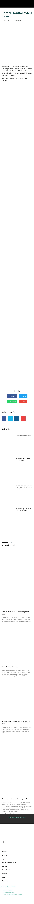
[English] (4, 842)
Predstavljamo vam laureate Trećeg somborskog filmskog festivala (23, 487)
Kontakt (4, 881)
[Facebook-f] (17, 820)
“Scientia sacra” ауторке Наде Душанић (14, 799)
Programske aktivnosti (9, 862)
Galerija (4, 877)
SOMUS (4, 873)
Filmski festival (6, 870)
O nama (4, 855)
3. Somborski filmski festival (23, 435)
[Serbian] (2, 842)
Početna (4, 851)
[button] (12, 396)
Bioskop (4, 866)
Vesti (3, 859)
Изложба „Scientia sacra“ (10, 667)
